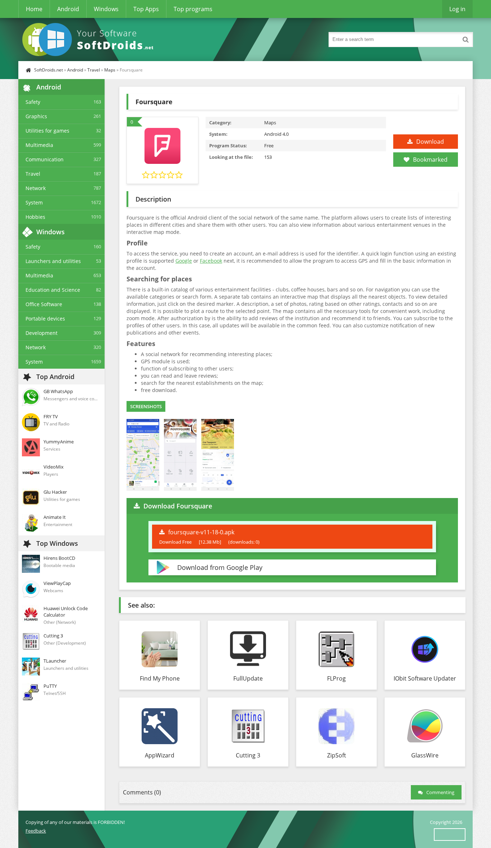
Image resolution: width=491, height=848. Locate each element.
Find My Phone (160, 678)
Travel (93, 70)
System (34, 202)
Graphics (36, 116)
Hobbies (35, 216)
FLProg (336, 678)
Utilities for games (47, 130)
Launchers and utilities (53, 261)
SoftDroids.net (48, 70)
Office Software (44, 304)
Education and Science (53, 289)
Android (68, 9)
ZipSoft (336, 755)
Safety (33, 101)
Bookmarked (430, 159)
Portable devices (45, 318)
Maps (109, 70)
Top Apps (146, 9)
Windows (106, 9)
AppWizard (159, 755)
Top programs (193, 9)
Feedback (36, 831)
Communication (45, 159)
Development (42, 332)
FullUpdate (248, 678)
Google (183, 260)
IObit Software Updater (425, 678)
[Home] (90, 39)
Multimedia (39, 145)
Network (36, 188)
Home (34, 9)
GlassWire (425, 755)
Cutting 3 (248, 755)
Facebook (211, 260)
